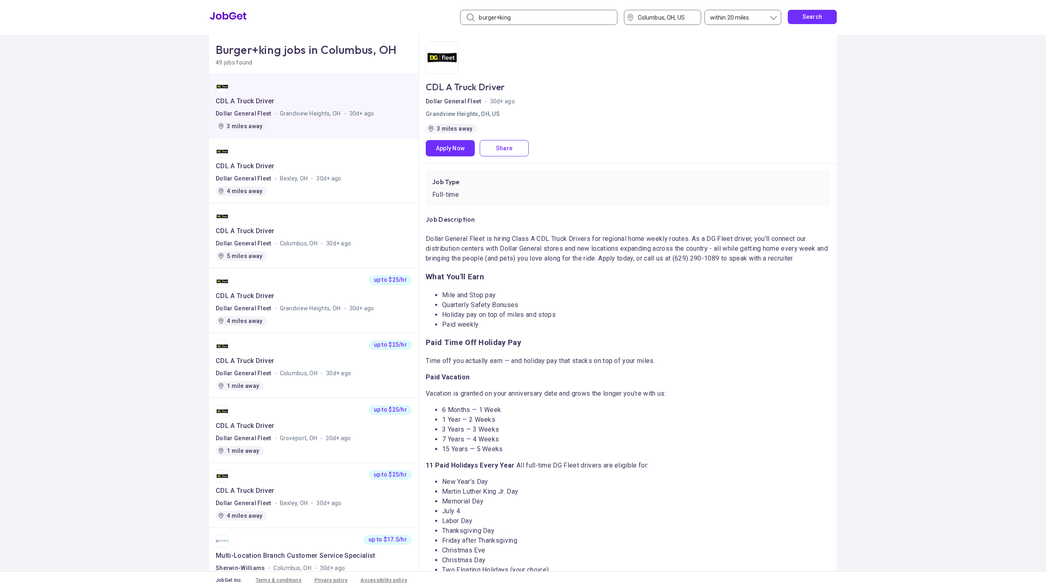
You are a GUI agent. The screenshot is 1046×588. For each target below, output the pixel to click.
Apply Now (450, 148)
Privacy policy (331, 580)
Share (504, 148)
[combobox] (665, 17)
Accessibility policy (383, 580)
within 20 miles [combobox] (729, 17)
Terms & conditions (279, 580)
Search (812, 16)
